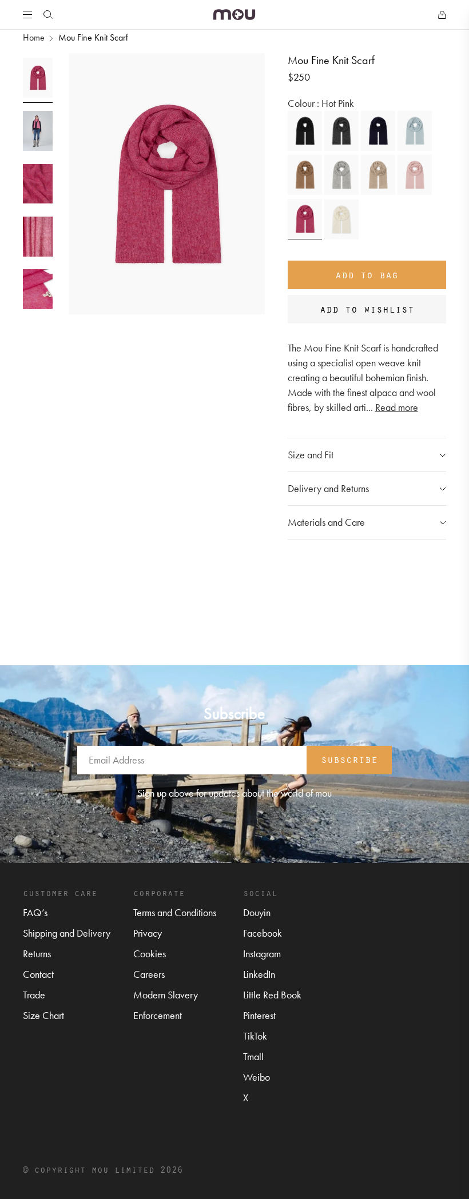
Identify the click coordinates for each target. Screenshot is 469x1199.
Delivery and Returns (328, 488)
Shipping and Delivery (66, 933)
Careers (149, 974)
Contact (38, 974)
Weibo (256, 1077)
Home (34, 37)
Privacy (147, 933)
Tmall (253, 1056)
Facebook (262, 933)
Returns (37, 953)
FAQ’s (35, 912)
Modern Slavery (165, 994)
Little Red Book (272, 994)
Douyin (257, 912)
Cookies (149, 953)
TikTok (255, 1035)
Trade (34, 994)
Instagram (262, 953)
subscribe (349, 759)
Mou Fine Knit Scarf (93, 37)
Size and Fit (310, 454)
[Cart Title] (442, 14)
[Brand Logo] (234, 14)
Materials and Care (326, 522)
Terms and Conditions (174, 912)
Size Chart (43, 1015)
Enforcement (157, 1015)
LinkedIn (259, 974)
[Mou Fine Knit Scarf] (305, 131)
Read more (396, 407)
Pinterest (259, 1015)
